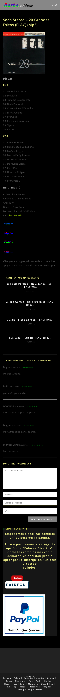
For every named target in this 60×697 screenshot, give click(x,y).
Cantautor (28, 678)
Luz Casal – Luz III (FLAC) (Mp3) (30, 337)
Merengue (33, 684)
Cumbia (50, 678)
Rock (20, 689)
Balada (17, 678)
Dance (9, 681)
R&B (8, 687)
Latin (22, 684)
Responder (28, 367)
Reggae (23, 687)
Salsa (27, 689)
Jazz (15, 684)
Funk (38, 681)
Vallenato (37, 689)
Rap (15, 687)
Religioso (47, 687)
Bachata (7, 678)
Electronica (20, 681)
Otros (43, 684)
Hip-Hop (48, 681)
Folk (31, 681)
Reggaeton (35, 687)
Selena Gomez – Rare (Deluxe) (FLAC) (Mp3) (30, 303)
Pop (51, 684)
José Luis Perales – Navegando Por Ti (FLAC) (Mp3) (30, 285)
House (7, 684)
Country (40, 678)
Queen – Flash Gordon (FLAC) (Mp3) (30, 319)
